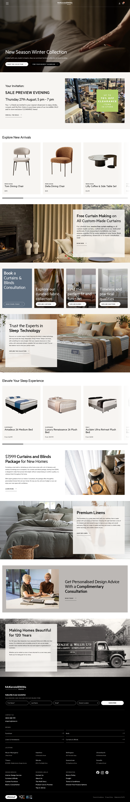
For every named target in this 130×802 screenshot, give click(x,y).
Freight (68, 778)
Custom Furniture (11, 781)
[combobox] (88, 703)
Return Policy (71, 775)
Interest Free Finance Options (76, 784)
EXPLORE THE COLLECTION (17, 351)
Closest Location (82, 699)
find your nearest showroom (44, 64)
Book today (69, 598)
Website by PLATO (119, 797)
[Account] (119, 3)
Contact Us (39, 775)
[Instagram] (102, 772)
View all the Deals (12, 115)
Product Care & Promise (44, 784)
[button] (123, 3)
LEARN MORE (9, 489)
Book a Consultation (12, 784)
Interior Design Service (13, 775)
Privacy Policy (109, 797)
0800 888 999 (10, 718)
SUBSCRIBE (112, 703)
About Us (39, 778)
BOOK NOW (80, 243)
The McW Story (41, 781)
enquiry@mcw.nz (11, 721)
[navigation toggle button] (7, 3)
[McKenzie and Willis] (65, 3)
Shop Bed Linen (82, 533)
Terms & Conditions (73, 781)
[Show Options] (98, 703)
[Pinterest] (106, 772)
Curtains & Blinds (11, 778)
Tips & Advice (40, 788)
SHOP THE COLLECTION (15, 64)
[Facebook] (97, 772)
